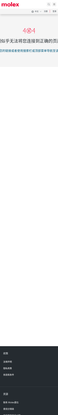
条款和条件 (8, 374)
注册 (46, 11)
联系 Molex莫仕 (11, 402)
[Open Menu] (54, 4)
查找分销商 (8, 408)
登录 (54, 11)
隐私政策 (7, 368)
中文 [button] (37, 11)
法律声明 (7, 361)
